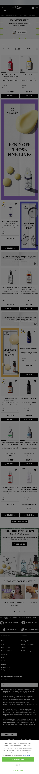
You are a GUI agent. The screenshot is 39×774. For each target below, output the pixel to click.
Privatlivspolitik (26, 755)
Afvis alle (18, 765)
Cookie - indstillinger (18, 770)
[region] (19, 757)
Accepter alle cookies (18, 759)
